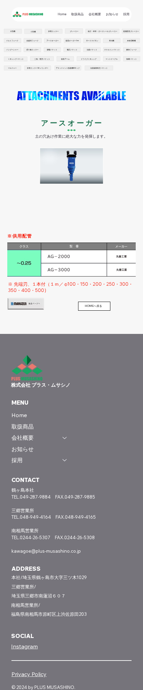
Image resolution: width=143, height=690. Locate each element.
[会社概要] (65, 437)
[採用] (65, 460)
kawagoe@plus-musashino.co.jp (46, 551)
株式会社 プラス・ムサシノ (40, 385)
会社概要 (22, 437)
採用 (17, 460)
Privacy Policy (29, 674)
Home (19, 415)
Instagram (24, 646)
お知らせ (22, 449)
